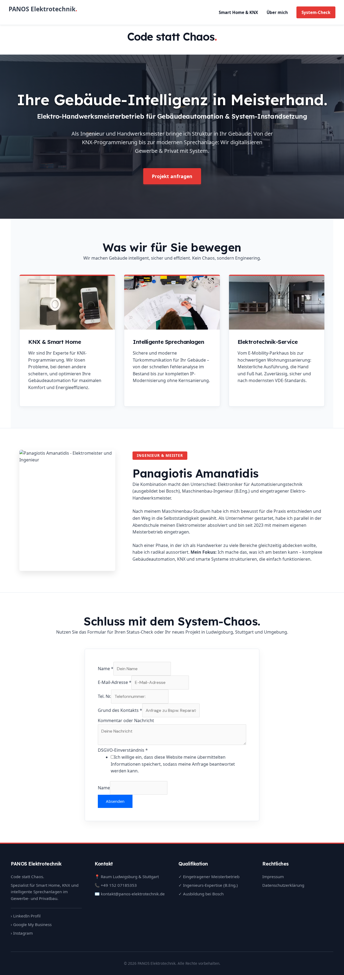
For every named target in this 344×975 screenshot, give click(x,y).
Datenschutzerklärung (283, 885)
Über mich (277, 12)
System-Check (316, 12)
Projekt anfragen (172, 176)
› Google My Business (31, 924)
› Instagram (22, 933)
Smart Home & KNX (238, 12)
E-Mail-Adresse (114, 682)
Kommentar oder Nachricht (126, 720)
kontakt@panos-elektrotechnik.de (133, 893)
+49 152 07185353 (119, 885)
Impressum (273, 876)
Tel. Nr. (104, 696)
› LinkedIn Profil (26, 916)
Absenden (115, 801)
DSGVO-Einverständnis (123, 750)
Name (105, 669)
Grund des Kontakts (120, 710)
